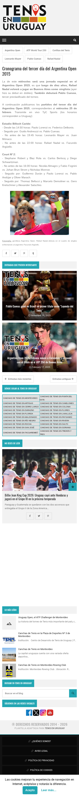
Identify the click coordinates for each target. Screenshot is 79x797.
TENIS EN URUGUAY (55, 728)
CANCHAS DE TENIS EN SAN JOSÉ (18, 428)
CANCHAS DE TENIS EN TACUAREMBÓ (20, 433)
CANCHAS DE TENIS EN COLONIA (55, 407)
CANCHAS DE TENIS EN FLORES (55, 410)
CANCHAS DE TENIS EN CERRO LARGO (21, 407)
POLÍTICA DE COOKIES (41, 770)
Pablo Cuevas (34, 59)
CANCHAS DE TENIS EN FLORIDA (18, 414)
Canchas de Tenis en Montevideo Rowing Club (42, 665)
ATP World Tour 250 (36, 50)
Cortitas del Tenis (61, 50)
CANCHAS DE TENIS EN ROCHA (17, 424)
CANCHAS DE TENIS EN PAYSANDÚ (56, 417)
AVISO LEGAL (41, 751)
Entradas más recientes (19, 379)
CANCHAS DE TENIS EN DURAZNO (18, 410)
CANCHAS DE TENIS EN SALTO (54, 424)
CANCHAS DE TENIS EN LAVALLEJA (56, 414)
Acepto (30, 790)
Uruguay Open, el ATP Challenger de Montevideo (43, 617)
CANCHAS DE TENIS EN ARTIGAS (18, 403)
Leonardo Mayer (13, 59)
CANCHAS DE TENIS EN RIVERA (54, 421)
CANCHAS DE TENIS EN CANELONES (57, 403)
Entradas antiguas (62, 379)
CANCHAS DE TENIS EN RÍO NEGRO (19, 421)
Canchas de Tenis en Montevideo (35, 649)
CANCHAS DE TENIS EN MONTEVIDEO (20, 398)
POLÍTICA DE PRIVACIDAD (41, 760)
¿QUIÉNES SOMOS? (41, 741)
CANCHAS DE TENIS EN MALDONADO (20, 417)
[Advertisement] (39, 565)
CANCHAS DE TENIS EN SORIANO (55, 428)
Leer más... (48, 790)
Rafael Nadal (53, 59)
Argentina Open (12, 50)
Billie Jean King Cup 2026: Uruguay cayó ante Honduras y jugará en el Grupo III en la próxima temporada (36, 497)
